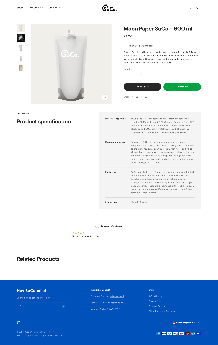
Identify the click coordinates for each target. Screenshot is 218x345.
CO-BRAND (55, 7)
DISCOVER (35, 7)
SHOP (20, 7)
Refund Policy (155, 296)
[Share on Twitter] (137, 97)
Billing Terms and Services (162, 311)
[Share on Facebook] (133, 97)
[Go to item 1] (21, 28)
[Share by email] (146, 97)
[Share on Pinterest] (141, 97)
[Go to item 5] (21, 68)
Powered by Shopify (42, 332)
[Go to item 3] (21, 48)
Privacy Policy (155, 301)
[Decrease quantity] (127, 75)
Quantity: (128, 68)
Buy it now (182, 86)
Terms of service (54, 335)
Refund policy (23, 335)
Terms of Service (157, 306)
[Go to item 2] (21, 38)
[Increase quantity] (137, 75)
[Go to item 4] (21, 58)
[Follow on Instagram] (18, 322)
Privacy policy (38, 335)
